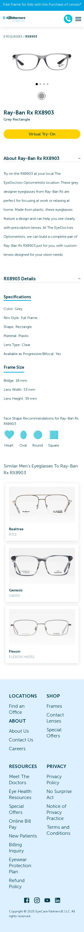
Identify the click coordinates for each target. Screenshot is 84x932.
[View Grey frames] (41, 96)
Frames (54, 706)
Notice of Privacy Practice (57, 812)
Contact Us (21, 740)
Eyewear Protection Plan (20, 865)
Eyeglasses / (14, 36)
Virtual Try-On (42, 134)
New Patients (23, 836)
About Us (19, 731)
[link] (42, 512)
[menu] (78, 19)
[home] (14, 19)
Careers (17, 748)
